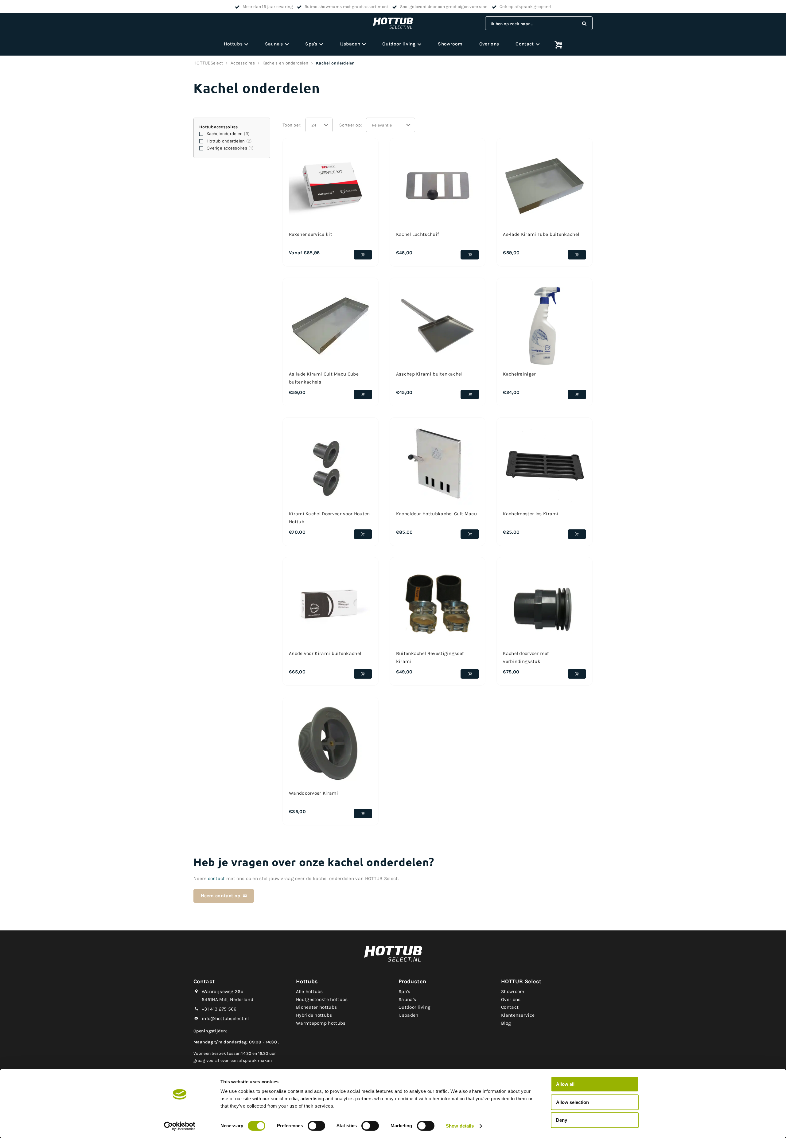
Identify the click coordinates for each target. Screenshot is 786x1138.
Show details (460, 1125)
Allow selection (572, 1102)
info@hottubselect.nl (225, 1018)
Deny (561, 1120)
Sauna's (274, 44)
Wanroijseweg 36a (222, 991)
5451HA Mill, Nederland (227, 999)
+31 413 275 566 (219, 1009)
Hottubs (233, 44)
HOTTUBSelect (208, 63)
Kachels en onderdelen (285, 63)
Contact (525, 44)
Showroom (450, 44)
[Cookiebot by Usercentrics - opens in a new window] (180, 1126)
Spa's (311, 44)
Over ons (489, 44)
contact (216, 878)
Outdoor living (398, 44)
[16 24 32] (319, 125)
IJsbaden (350, 44)
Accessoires (243, 63)
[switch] (316, 1126)
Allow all (565, 1084)
